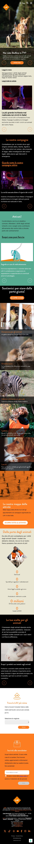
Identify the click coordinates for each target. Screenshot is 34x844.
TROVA (24, 727)
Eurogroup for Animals (16, 810)
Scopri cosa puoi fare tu (13, 237)
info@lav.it (18, 825)
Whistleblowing (17, 838)
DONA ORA (17, 63)
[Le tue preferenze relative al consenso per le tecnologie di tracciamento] (30, 840)
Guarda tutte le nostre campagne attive (12, 163)
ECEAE (24, 810)
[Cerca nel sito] (27, 3)
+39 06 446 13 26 (18, 824)
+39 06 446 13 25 (18, 822)
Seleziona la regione (12, 718)
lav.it (4, 818)
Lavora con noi (17, 840)
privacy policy (23, 776)
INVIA (23, 783)
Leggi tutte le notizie (9, 81)
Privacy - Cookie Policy (17, 836)
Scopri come (17, 297)
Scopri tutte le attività (15, 522)
